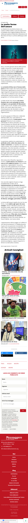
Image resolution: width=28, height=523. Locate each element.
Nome (3, 379)
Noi (14, 454)
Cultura (15, 16)
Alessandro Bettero (15, 275)
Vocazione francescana (14, 485)
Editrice (14, 464)
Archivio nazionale (14, 499)
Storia (14, 457)
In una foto (14, 480)
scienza (3, 367)
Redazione (14, 462)
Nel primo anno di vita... (11, 296)
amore (10, 367)
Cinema (6, 10)
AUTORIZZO (5, 429)
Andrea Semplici (14, 320)
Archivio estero (14, 502)
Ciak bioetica (6, 16)
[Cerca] (23, 7)
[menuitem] (14, 460)
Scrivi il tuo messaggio (7, 400)
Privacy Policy (15, 509)
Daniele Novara (14, 297)
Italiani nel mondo (14, 483)
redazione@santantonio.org (10, 449)
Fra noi (14, 476)
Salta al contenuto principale (7, 0)
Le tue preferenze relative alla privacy (10, 520)
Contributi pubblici (14, 515)
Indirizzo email (6, 393)
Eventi (14, 466)
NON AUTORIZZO (13, 429)
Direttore (14, 459)
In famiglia (14, 478)
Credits (11, 509)
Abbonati (14, 489)
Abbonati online (14, 492)
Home (3, 10)
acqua (9, 363)
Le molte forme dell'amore (14, 10)
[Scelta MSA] (2, 3)
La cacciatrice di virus (9, 342)
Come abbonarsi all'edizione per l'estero (14, 497)
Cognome (4, 386)
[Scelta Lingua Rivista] (25, 7)
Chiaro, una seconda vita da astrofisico (12, 272)
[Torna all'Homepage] (11, 3)
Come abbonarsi (14, 495)
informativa (14, 419)
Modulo (15, 513)
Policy (12, 513)
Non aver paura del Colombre (13, 318)
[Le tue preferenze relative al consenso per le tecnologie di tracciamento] (25, 520)
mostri (16, 363)
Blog (14, 470)
